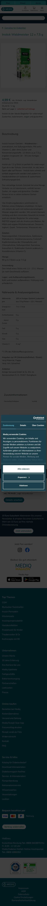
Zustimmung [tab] (8, 425)
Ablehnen (23, 485)
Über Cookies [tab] (38, 425)
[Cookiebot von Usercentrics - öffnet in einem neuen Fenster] (33, 418)
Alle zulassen (23, 469)
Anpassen (22, 477)
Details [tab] (23, 425)
